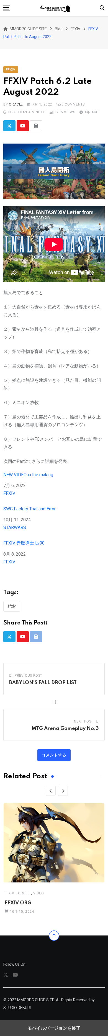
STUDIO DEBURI (17, 1007)
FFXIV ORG (18, 902)
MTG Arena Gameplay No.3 (65, 728)
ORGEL (24, 893)
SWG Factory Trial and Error (29, 508)
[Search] (102, 8)
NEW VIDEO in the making (28, 474)
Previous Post (28, 676)
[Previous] (51, 791)
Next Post (83, 721)
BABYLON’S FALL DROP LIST (43, 682)
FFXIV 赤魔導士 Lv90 (24, 543)
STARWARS (14, 527)
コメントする (54, 755)
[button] (6, 8)
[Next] (63, 791)
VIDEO (38, 893)
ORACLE (16, 104)
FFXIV (9, 493)
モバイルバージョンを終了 (54, 1028)
